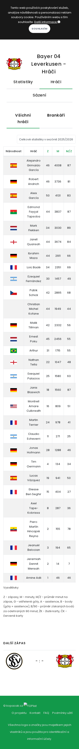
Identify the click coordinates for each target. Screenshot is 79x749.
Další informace (45, 22)
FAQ (46, 713)
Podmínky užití (62, 713)
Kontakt (35, 713)
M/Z (69, 151)
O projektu (19, 713)
